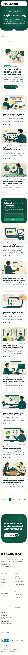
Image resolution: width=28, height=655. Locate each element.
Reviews (3, 582)
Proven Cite (4, 615)
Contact (3, 599)
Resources (3, 588)
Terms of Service (12, 651)
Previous (4, 499)
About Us (3, 577)
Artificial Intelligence (19, 581)
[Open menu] (24, 3)
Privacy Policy (4, 651)
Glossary (3, 590)
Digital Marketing (19, 591)
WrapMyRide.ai (5, 621)
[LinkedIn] (6, 645)
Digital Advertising (19, 594)
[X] (2, 645)
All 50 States (4, 630)
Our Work (3, 579)
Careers (3, 596)
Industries (3, 585)
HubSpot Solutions (19, 584)
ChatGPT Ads (18, 597)
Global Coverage (5, 632)
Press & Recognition (6, 593)
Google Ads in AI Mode (20, 600)
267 (20, 499)
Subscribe (14, 219)
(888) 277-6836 (7, 566)
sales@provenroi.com (8, 564)
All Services (17, 607)
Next (24, 499)
